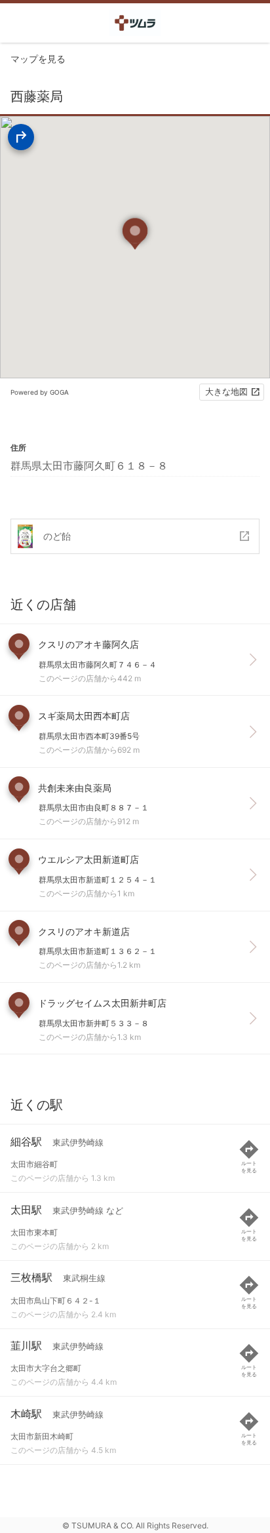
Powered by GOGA (39, 392)
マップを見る (38, 58)
